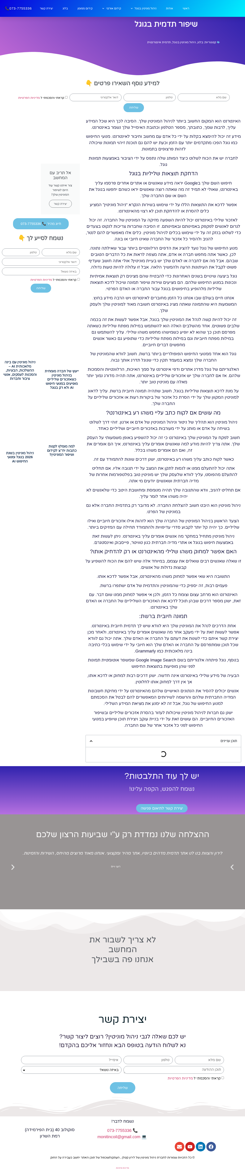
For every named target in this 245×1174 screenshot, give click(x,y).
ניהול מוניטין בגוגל (145, 8)
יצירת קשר (46, 8)
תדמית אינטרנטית (159, 42)
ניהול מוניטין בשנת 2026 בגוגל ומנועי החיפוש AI (20, 457)
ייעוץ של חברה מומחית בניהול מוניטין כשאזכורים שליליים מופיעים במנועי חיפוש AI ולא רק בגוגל (62, 379)
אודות (169, 8)
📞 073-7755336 (122, 1130)
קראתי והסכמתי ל (41, 97)
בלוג (65, 8)
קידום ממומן (85, 8)
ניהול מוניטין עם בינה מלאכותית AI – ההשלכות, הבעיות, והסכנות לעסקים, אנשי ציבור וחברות (20, 370)
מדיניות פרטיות (122, 1168)
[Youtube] (190, 1146)
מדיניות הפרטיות (29, 97)
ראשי (186, 8)
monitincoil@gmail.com (118, 1136)
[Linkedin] (200, 1146)
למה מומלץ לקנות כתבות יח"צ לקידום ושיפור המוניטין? (62, 450)
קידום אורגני (113, 8)
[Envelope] (179, 1146)
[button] (91, 741)
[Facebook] (211, 1146)
